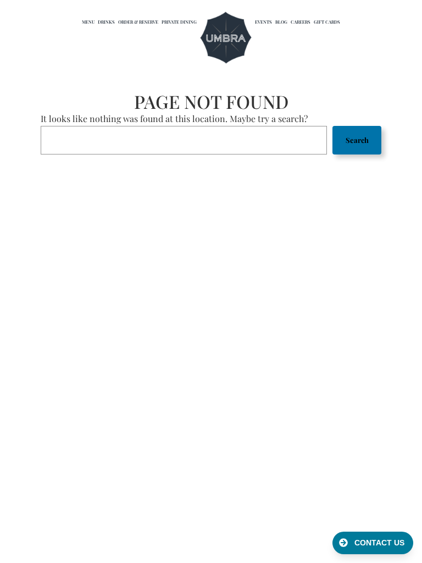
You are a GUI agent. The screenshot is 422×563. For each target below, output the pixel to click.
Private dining (179, 22)
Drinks (106, 22)
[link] (225, 38)
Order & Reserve (138, 22)
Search (357, 140)
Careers (300, 22)
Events (263, 22)
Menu (88, 22)
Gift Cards (327, 22)
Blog (281, 22)
